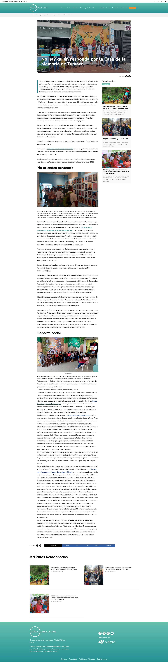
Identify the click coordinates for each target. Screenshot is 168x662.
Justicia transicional (104, 8)
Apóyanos (132, 8)
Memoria (75, 8)
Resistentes (115, 8)
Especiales (5, 1)
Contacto (24, 1)
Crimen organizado (85, 8)
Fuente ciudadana (14, 1)
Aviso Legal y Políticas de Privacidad (82, 659)
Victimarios (124, 8)
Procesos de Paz (66, 8)
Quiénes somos (102, 659)
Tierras (95, 8)
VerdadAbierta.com (50, 651)
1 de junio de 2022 (46, 69)
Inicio (31, 15)
